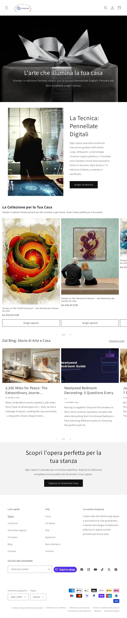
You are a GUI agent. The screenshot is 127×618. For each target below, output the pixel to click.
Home (11, 516)
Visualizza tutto (117, 340)
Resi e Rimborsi (53, 544)
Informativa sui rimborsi (56, 608)
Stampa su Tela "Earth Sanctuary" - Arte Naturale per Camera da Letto (30, 309)
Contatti (12, 551)
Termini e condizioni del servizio (106, 608)
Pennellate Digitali (17, 530)
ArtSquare (22, 608)
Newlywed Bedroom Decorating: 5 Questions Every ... (88, 392)
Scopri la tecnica (83, 184)
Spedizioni (50, 537)
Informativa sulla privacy (79, 608)
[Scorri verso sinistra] (56, 334)
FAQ (47, 530)
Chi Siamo (13, 537)
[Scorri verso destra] (70, 334)
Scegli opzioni (31, 322)
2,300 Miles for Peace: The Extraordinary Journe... (26, 390)
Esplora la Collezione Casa (63, 483)
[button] (6, 7)
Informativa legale (111, 611)
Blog (10, 544)
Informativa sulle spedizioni (79, 611)
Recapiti (97, 611)
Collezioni (13, 523)
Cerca (48, 516)
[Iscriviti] (48, 569)
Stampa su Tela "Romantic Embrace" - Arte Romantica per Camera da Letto (87, 299)
